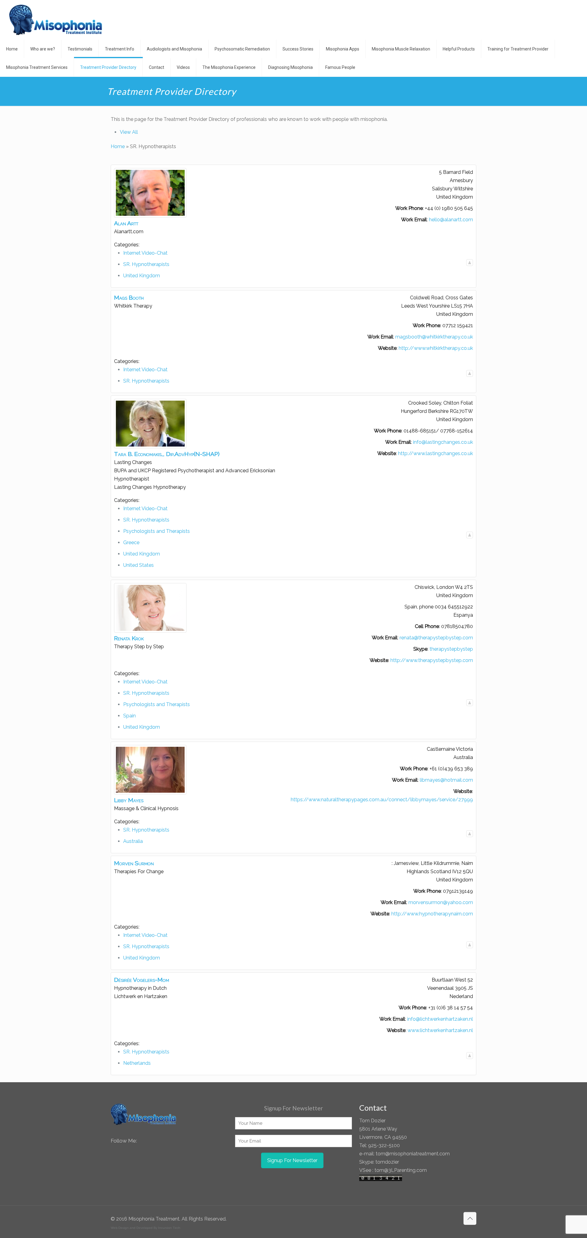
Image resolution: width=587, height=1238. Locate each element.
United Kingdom (141, 276)
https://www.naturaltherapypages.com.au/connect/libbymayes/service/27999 (382, 799)
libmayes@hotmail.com (446, 780)
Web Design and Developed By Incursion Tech (145, 1227)
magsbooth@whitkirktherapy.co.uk (434, 337)
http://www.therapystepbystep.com (431, 660)
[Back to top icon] (469, 1218)
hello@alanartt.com (451, 220)
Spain (129, 716)
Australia (133, 841)
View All (129, 132)
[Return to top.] (469, 262)
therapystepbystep (451, 649)
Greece (131, 542)
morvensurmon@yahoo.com (440, 902)
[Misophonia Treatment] (55, 20)
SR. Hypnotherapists (146, 264)
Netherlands (137, 1063)
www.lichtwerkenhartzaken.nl (440, 1030)
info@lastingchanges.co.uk (443, 442)
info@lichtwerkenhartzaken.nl (440, 1019)
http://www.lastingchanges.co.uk (435, 453)
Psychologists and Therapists (156, 531)
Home (118, 146)
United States (138, 565)
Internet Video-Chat (145, 253)
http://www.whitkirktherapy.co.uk (436, 348)
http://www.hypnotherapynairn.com (432, 914)
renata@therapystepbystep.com (436, 638)
